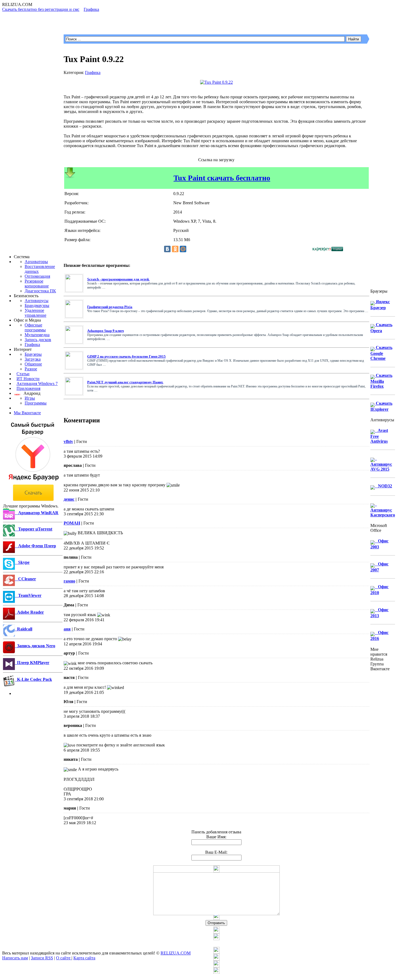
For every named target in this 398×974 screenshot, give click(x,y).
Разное (31, 369)
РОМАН (72, 523)
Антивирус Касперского (382, 509)
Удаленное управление (35, 313)
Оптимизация (37, 276)
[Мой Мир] (183, 249)
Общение (33, 364)
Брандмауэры (37, 305)
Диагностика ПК (40, 291)
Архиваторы (36, 261)
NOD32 (383, 486)
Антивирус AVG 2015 (381, 463)
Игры (30, 398)
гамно (69, 581)
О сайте (63, 958)
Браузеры (33, 354)
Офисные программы (35, 327)
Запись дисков (38, 339)
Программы (36, 403)
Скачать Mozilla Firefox (381, 381)
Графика (32, 344)
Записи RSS (42, 958)
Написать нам (15, 958)
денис (69, 499)
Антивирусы (36, 300)
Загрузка (33, 359)
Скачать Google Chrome (381, 353)
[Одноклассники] (175, 249)
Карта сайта (84, 958)
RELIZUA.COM (176, 953)
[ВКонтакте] (167, 249)
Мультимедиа (37, 334)
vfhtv (68, 441)
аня (67, 629)
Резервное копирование (37, 283)
